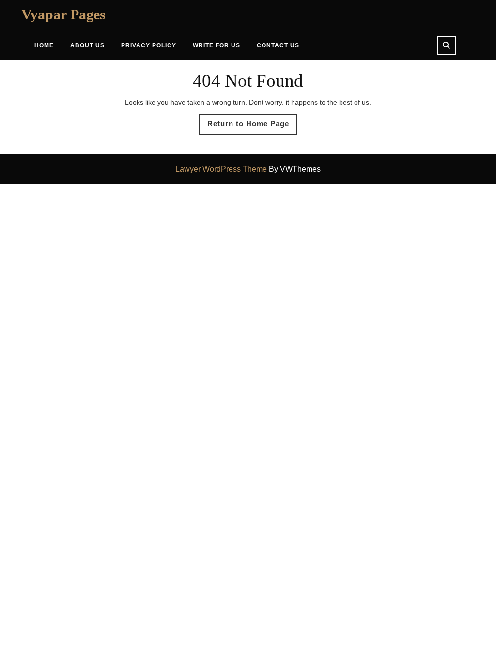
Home (44, 45)
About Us (87, 45)
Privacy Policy (148, 45)
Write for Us (216, 45)
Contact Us (278, 45)
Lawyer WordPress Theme (221, 169)
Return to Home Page (252, 127)
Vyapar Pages (63, 14)
